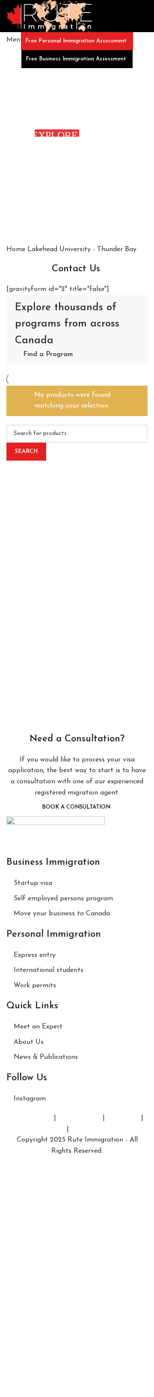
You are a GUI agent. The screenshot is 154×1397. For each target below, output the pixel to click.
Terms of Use (31, 1118)
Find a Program (48, 354)
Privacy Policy (79, 1118)
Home (16, 249)
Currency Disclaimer (102, 1129)
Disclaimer (123, 1118)
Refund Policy (43, 1129)
